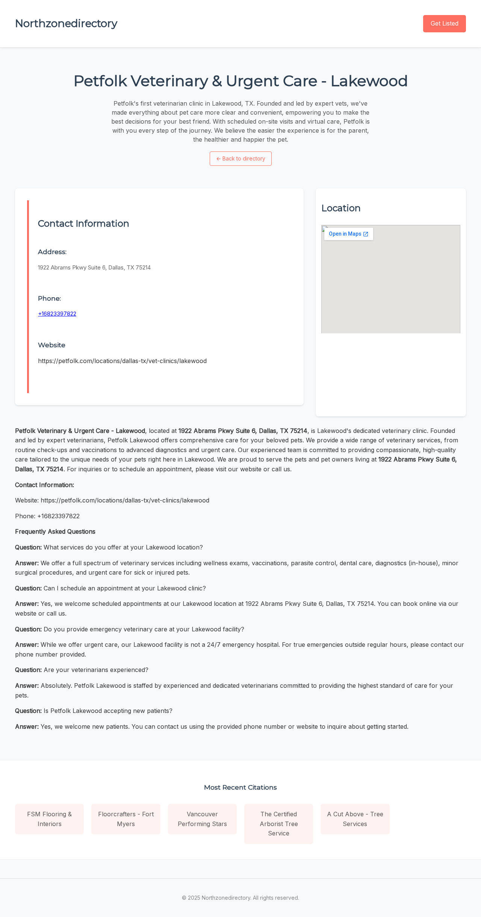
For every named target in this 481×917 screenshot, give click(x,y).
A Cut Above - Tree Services (355, 819)
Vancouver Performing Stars (202, 819)
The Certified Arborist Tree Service (279, 823)
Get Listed (444, 23)
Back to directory (240, 158)
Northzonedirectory (66, 23)
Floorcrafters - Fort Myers (126, 819)
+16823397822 (57, 313)
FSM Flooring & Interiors (49, 819)
